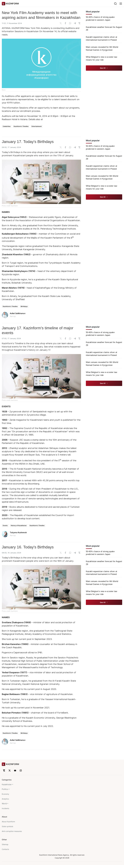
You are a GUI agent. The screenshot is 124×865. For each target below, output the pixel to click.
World (4, 803)
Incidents (5, 808)
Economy (5, 794)
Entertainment (37, 126)
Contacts (5, 849)
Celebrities (7, 126)
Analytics (5, 799)
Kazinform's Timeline (21, 126)
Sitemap (5, 844)
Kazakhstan (7, 784)
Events (5, 525)
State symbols (7, 826)
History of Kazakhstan (19, 525)
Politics (5, 789)
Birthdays (24, 306)
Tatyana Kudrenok (18, 532)
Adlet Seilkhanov (17, 313)
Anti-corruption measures (12, 831)
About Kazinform (8, 822)
